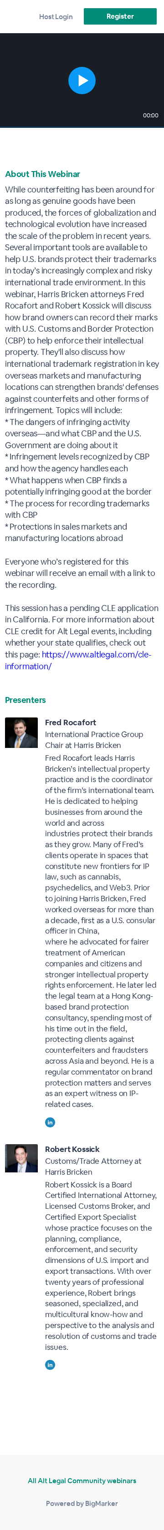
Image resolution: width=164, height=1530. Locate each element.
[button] (82, 80)
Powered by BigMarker (82, 1503)
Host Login (56, 16)
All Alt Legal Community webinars (82, 1480)
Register (120, 16)
